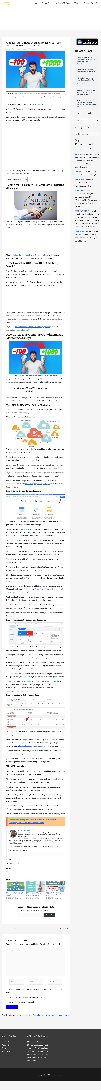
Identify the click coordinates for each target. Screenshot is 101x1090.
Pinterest (5, 1045)
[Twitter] (11, 854)
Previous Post (8, 929)
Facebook (5, 1042)
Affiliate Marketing (63, 3)
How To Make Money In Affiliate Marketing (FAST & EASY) (54, 894)
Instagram (6, 1051)
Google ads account (28, 529)
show (24, 179)
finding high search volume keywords (34, 746)
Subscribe (49, 915)
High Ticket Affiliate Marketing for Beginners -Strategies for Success (15, 894)
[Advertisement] (50, 18)
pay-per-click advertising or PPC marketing (41, 681)
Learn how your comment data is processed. (51, 1015)
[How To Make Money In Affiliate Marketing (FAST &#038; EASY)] (55, 886)
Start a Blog (46, 3)
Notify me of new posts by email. (21, 1002)
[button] (97, 3)
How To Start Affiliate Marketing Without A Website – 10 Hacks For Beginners (35, 894)
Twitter (5, 1048)
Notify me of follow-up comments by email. (25, 997)
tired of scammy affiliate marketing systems (32, 327)
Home (36, 3)
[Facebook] (9, 854)
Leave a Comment (30, 49)
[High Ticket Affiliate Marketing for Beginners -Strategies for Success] (15, 886)
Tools (76, 3)
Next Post (65, 929)
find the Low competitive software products (31, 255)
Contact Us (88, 3)
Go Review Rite (38, 104)
